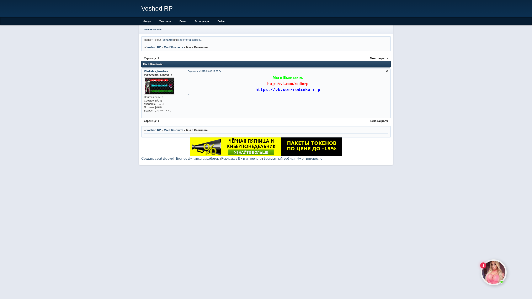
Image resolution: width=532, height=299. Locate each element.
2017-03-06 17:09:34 (210, 71)
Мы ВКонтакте (173, 47)
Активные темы (153, 29)
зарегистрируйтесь (189, 39)
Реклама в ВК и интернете (241, 158)
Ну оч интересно (309, 158)
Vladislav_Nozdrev (156, 71)
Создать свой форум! (157, 158)
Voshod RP (154, 47)
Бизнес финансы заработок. (197, 158)
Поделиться (194, 71)
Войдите (168, 39)
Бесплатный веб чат (279, 158)
